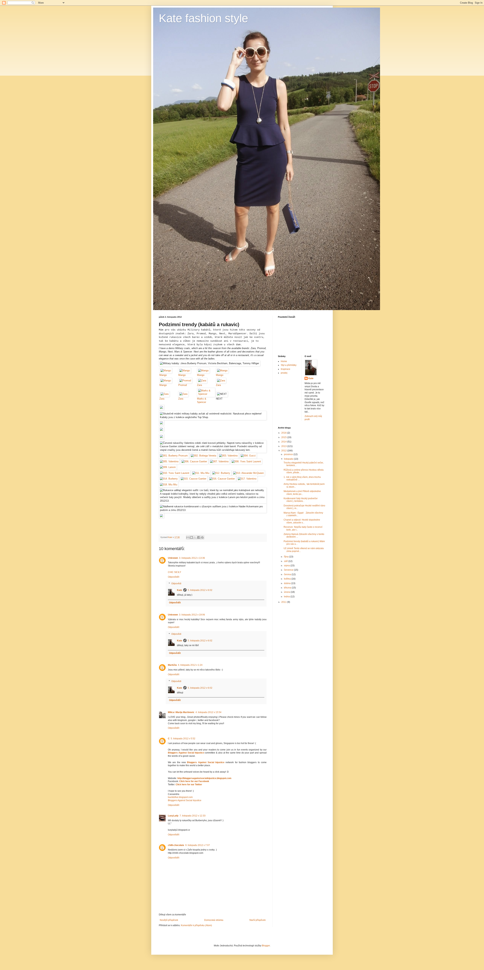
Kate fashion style (203, 18)
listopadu (289, 459)
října (286, 556)
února (287, 592)
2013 (284, 446)
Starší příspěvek (257, 920)
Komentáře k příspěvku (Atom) (196, 925)
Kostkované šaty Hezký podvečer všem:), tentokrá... (301, 499)
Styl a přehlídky (288, 365)
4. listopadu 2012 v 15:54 (208, 712)
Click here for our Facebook (194, 781)
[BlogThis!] (191, 537)
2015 (284, 437)
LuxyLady (173, 815)
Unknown (173, 558)
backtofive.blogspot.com (180, 797)
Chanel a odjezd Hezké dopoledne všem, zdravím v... (302, 521)
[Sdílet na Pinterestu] (202, 537)
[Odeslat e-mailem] (188, 537)
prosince (288, 454)
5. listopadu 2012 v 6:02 (200, 590)
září (286, 561)
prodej (284, 373)
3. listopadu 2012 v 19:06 (192, 614)
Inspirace (285, 369)
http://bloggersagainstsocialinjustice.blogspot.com (204, 778)
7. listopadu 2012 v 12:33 (193, 815)
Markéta (172, 665)
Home (284, 361)
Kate (179, 590)
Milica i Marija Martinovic (181, 712)
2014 (284, 441)
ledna (287, 596)
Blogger (266, 945)
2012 (284, 450)
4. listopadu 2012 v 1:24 (190, 665)
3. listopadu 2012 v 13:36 (192, 558)
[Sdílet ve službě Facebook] (199, 537)
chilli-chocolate (176, 845)
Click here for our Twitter (189, 784)
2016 (284, 432)
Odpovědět (173, 577)
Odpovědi (176, 583)
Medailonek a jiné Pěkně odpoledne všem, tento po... (302, 492)
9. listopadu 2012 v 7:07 (197, 845)
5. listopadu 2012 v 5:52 (183, 738)
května (287, 578)
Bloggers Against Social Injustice (186, 752)
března (288, 587)
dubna (287, 583)
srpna (287, 565)
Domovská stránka (213, 920)
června (288, 574)
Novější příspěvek (169, 920)
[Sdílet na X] (195, 537)
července (289, 570)
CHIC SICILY (174, 572)
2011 (284, 602)
